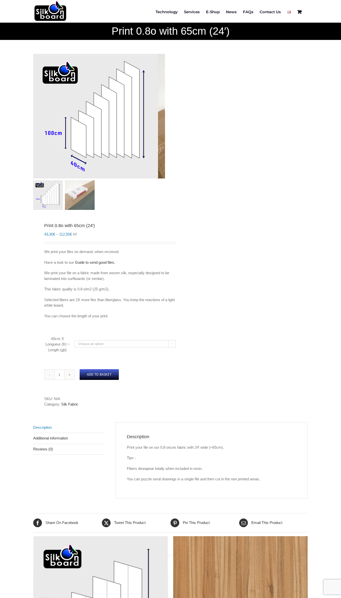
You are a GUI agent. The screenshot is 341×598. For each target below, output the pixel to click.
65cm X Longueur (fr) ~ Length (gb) (57, 344)
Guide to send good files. (95, 262)
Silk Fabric (69, 404)
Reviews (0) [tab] (43, 449)
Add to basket (99, 374)
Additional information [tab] (50, 438)
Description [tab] (42, 427)
